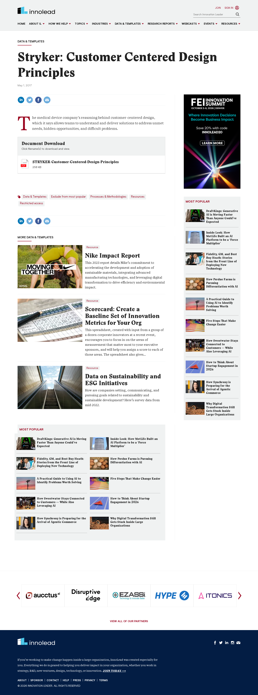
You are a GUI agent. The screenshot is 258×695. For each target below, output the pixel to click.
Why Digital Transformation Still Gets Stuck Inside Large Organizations (133, 522)
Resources (229, 24)
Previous (18, 596)
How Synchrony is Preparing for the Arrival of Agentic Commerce (61, 520)
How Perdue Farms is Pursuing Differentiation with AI (131, 460)
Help (66, 680)
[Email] (47, 100)
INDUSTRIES (100, 24)
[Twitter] (29, 100)
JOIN (218, 8)
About (22, 680)
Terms (103, 680)
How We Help (58, 24)
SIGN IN (229, 8)
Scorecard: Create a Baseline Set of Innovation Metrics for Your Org (122, 316)
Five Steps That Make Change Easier (135, 478)
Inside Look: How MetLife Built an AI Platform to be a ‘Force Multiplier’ (134, 442)
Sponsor (36, 680)
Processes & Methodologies (108, 197)
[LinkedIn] (21, 100)
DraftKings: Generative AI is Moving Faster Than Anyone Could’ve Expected (61, 442)
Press (77, 680)
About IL (35, 24)
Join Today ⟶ (114, 670)
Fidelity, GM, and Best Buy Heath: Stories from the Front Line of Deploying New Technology (60, 462)
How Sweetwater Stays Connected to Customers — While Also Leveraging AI (60, 502)
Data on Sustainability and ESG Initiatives (123, 379)
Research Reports (161, 24)
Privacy (90, 680)
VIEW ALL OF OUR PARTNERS (129, 621)
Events (209, 24)
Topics (80, 24)
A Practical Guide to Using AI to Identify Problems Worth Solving (59, 480)
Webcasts (189, 24)
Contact (53, 680)
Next (239, 596)
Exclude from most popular (68, 197)
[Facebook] (38, 100)
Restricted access (31, 203)
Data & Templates (128, 24)
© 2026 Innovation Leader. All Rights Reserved (49, 686)
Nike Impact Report (112, 255)
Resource (92, 247)
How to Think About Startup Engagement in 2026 (130, 500)
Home (21, 24)
